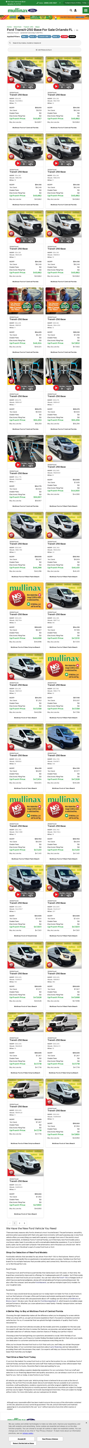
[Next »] (24, 1223)
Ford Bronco (73, 1299)
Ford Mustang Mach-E (49, 1301)
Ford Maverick (40, 1282)
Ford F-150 (63, 1278)
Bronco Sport (11, 1301)
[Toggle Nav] (86, 10)
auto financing (56, 1347)
